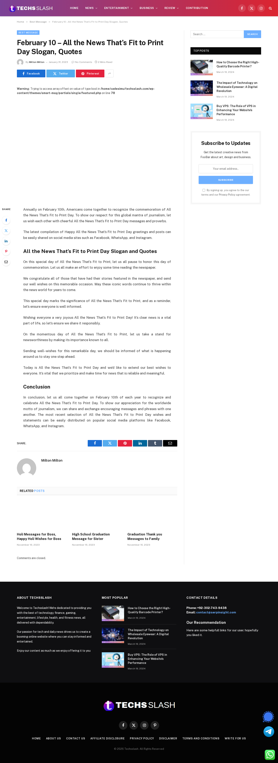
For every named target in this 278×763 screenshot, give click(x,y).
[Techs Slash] (30, 8)
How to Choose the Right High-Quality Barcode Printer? (238, 64)
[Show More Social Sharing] (109, 73)
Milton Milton (36, 62)
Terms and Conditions (201, 738)
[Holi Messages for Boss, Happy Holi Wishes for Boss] (42, 515)
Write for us (235, 738)
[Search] (270, 8)
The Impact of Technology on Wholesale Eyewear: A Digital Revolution (237, 87)
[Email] (6, 262)
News (89, 8)
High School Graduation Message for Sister (91, 536)
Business (147, 8)
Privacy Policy (227, 194)
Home (74, 8)
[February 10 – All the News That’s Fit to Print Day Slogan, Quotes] (97, 147)
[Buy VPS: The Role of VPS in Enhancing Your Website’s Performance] (201, 111)
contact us (75, 738)
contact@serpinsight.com (216, 612)
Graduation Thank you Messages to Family (144, 536)
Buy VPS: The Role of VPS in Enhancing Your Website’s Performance (236, 110)
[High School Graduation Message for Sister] (97, 515)
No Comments (83, 62)
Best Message (28, 32)
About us (53, 738)
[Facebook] (6, 220)
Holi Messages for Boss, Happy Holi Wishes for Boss (39, 536)
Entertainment (116, 8)
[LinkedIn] (6, 241)
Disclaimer (168, 738)
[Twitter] (6, 231)
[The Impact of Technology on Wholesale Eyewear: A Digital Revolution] (201, 88)
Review (169, 8)
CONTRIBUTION (197, 8)
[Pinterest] (6, 251)
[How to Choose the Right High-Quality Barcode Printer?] (201, 67)
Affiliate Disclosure (107, 738)
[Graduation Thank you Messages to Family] (152, 515)
